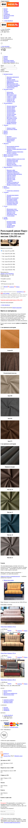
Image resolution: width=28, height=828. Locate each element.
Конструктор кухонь (9, 15)
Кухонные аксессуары (12, 160)
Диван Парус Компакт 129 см (8, 653)
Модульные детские (12, 118)
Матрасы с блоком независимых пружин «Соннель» (15, 152)
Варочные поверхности (13, 77)
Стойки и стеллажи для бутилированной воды (13, 183)
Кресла (6, 133)
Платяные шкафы (11, 223)
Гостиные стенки (8, 89)
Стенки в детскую (11, 119)
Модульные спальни (12, 199)
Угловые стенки (11, 101)
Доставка (6, 11)
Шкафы (6, 218)
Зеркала (6, 131)
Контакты (6, 18)
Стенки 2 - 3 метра (11, 96)
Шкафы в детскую (11, 123)
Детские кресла (11, 108)
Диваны (6, 59)
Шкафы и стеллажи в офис (13, 184)
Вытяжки (9, 78)
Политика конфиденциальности (9, 749)
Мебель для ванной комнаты (11, 154)
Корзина (6, 756)
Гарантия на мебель (9, 699)
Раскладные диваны (9, 60)
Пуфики (9, 142)
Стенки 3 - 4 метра (11, 97)
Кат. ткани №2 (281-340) (8, 253)
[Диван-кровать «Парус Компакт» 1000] (12, 677)
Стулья (5, 217)
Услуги (5, 692)
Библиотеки (10, 92)
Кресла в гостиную (12, 137)
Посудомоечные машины (13, 85)
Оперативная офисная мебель (14, 174)
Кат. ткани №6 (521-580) (8, 264)
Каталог (6, 8)
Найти (2, 69)
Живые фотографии (9, 580)
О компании (7, 14)
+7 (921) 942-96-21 (8, 20)
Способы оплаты (13, 727)
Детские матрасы (11, 111)
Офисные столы (11, 178)
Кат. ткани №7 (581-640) (8, 267)
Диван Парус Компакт (9, 61)
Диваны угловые (11, 128)
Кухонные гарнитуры (12, 161)
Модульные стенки (12, 95)
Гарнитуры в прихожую (13, 190)
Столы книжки (10, 215)
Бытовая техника (8, 74)
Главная (6, 56)
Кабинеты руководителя (13, 172)
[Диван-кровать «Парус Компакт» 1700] (12, 624)
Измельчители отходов (12, 81)
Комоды (6, 132)
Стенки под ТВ (11, 99)
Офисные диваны (11, 175)
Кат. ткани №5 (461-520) (8, 261)
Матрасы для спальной (12, 197)
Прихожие (7, 187)
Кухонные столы (11, 163)
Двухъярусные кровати (13, 195)
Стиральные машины (12, 86)
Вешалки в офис (11, 170)
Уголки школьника (11, 122)
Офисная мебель (8, 167)
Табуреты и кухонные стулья (14, 165)
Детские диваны (11, 107)
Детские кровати (11, 110)
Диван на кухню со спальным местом (10, 576)
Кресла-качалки (11, 139)
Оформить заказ (18, 756)
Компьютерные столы (12, 210)
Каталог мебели (8, 690)
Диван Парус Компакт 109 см (8, 679)
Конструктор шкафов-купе (10, 693)
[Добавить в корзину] (2, 287)
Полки (5, 186)
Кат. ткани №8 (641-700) (8, 269)
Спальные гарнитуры (12, 203)
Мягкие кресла (10, 140)
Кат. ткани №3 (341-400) (8, 256)
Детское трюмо (10, 115)
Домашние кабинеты (12, 171)
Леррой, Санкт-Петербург (7, 273)
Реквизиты (6, 709)
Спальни (6, 192)
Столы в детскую (11, 120)
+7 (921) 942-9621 (5, 46)
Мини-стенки (10, 93)
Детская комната (8, 103)
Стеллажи (9, 224)
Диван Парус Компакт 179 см (8, 626)
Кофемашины (10, 82)
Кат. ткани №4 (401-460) (8, 259)
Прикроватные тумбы (12, 202)
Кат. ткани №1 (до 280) (8, 251)
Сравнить (11, 286)
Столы (6, 206)
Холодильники (10, 87)
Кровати (9, 196)
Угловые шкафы (11, 225)
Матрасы (6, 143)
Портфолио (6, 16)
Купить (6, 286)
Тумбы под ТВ (10, 100)
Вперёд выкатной (16, 307)
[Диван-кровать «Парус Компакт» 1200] (12, 650)
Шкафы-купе (10, 227)
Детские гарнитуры (12, 106)
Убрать (17, 286)
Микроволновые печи (12, 83)
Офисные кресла (11, 176)
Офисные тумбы (11, 179)
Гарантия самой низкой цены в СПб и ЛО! (11, 300)
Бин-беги (9, 136)
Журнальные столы (12, 209)
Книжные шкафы (11, 221)
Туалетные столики (12, 204)
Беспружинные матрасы (13, 146)
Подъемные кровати (12, 200)
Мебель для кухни (9, 156)
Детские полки (10, 112)
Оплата (5, 10)
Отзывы (6, 12)
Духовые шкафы (11, 79)
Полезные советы (8, 702)
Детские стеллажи (11, 114)
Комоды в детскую (11, 116)
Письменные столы (12, 214)
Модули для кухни (11, 164)
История (6, 707)
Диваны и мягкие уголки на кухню (16, 159)
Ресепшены (10, 180)
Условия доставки (8, 701)
